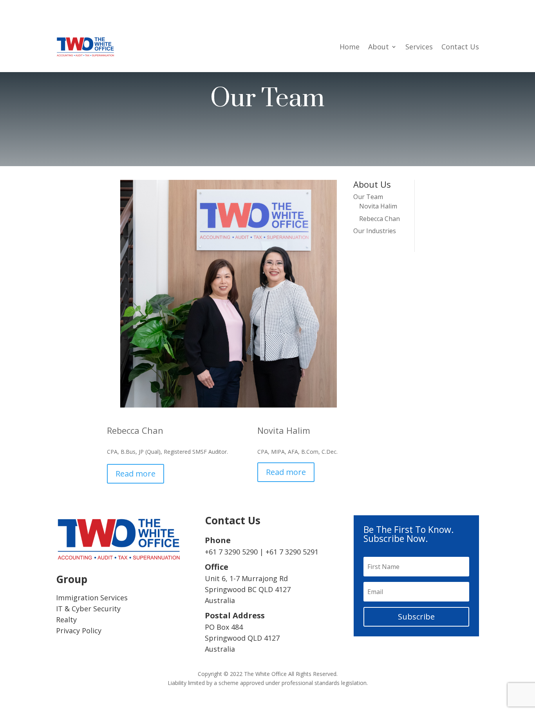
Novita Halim (378, 206)
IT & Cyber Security (88, 608)
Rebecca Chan (379, 218)
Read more (135, 473)
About (378, 46)
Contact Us (460, 46)
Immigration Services (92, 597)
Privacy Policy (78, 630)
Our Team (368, 196)
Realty (66, 619)
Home (350, 46)
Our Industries (374, 230)
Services (419, 46)
